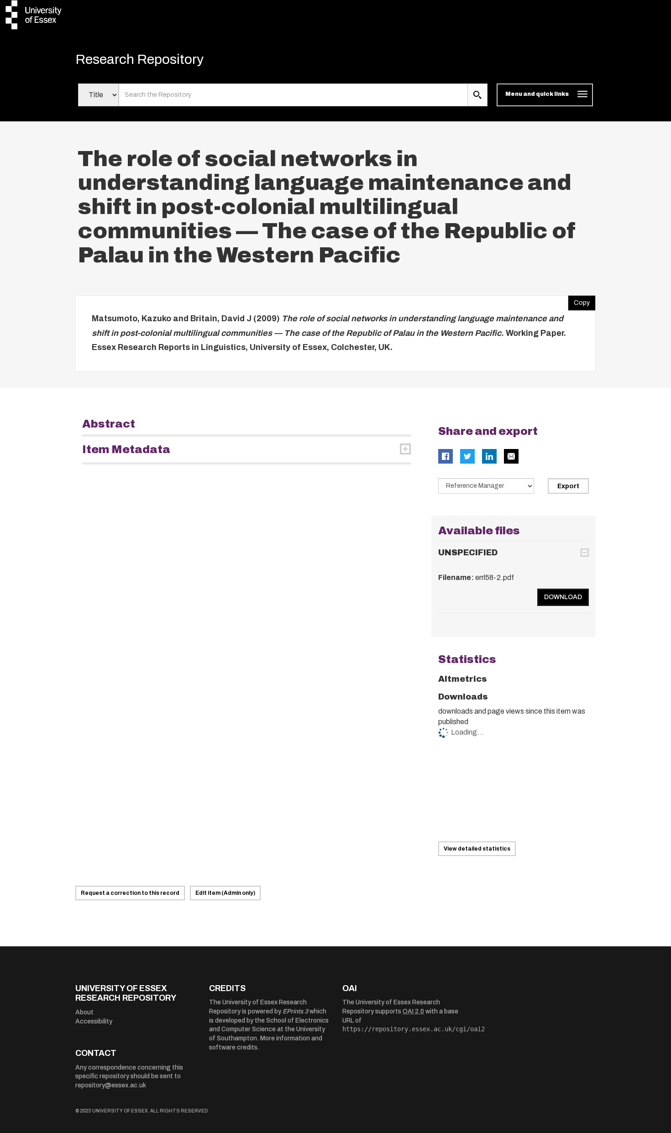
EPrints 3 (295, 1011)
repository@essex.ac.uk (110, 1085)
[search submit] (477, 95)
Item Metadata (126, 449)
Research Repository (139, 59)
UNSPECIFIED (468, 552)
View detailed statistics (477, 849)
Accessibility (93, 1021)
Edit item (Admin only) (225, 893)
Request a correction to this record (130, 893)
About (84, 1012)
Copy (579, 300)
